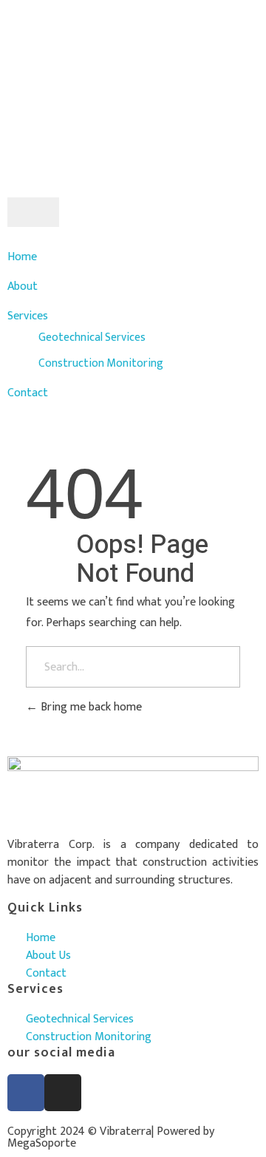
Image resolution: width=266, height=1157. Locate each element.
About (22, 286)
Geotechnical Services (92, 337)
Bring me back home (90, 707)
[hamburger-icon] (33, 212)
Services (27, 316)
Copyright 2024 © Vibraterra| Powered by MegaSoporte (110, 1137)
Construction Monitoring (100, 363)
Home (22, 257)
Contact (27, 393)
